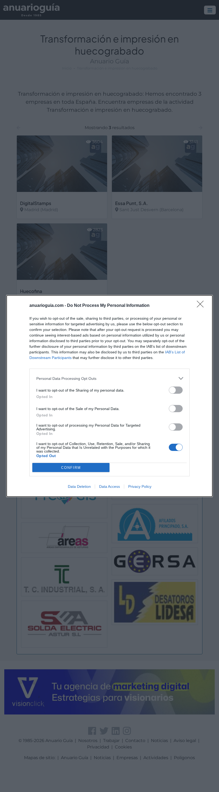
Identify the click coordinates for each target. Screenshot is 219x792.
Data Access (109, 486)
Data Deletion (79, 486)
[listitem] (109, 378)
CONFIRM (71, 468)
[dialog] (109, 396)
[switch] (176, 390)
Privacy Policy (139, 486)
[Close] (202, 306)
